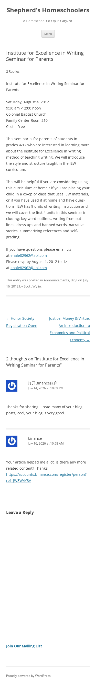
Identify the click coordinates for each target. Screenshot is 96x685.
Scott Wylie (32, 286)
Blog (74, 280)
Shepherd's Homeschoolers (48, 10)
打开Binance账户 (42, 382)
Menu (48, 34)
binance (35, 438)
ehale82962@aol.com (28, 255)
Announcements (56, 280)
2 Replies (12, 71)
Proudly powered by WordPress (28, 675)
